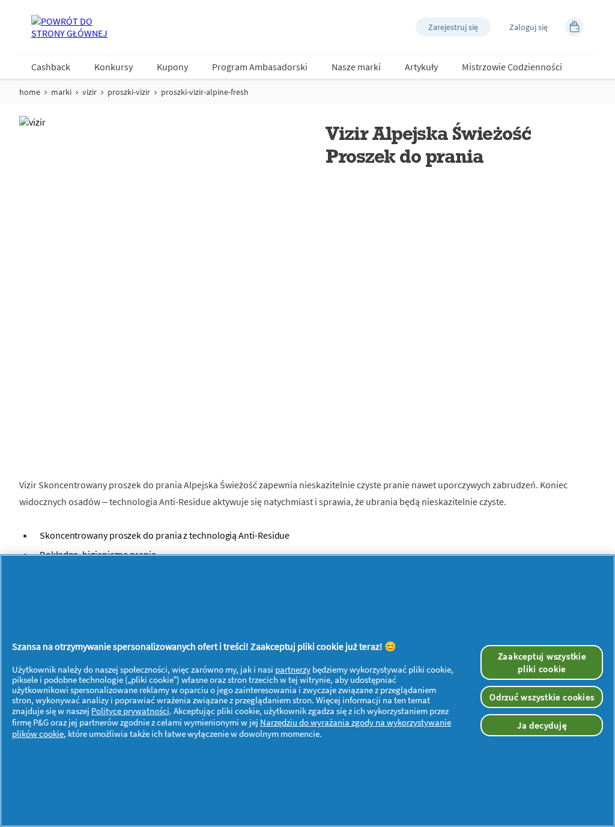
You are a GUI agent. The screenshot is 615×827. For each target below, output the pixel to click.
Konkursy (113, 67)
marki (61, 91)
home (29, 91)
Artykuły (421, 67)
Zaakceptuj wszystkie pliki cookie (542, 662)
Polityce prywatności (130, 710)
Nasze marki (356, 67)
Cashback (50, 67)
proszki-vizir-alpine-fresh (205, 91)
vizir (89, 91)
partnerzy (293, 669)
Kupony (172, 67)
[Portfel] (574, 27)
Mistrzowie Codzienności (512, 67)
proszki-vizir (129, 91)
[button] (453, 27)
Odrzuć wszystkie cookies (541, 697)
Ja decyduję (541, 725)
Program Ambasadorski (260, 67)
